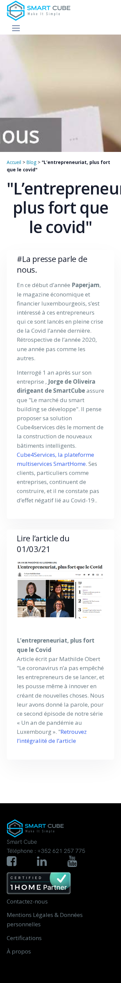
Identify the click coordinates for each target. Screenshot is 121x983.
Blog (31, 162)
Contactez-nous (27, 901)
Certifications (24, 938)
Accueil (14, 162)
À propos (19, 951)
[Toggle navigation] (16, 28)
